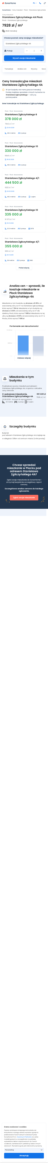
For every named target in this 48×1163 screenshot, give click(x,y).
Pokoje (10, 51)
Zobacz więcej (24, 358)
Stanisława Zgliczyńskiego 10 (21, 146)
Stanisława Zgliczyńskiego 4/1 (22, 178)
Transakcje (9, 69)
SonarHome (6, 10)
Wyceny (34, 69)
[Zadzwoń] (40, 3)
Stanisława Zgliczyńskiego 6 (21, 114)
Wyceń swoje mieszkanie (24, 58)
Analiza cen (22, 69)
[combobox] (24, 43)
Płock (26, 10)
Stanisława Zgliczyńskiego (38, 10)
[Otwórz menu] (45, 3)
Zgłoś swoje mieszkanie (24, 497)
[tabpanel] (24, 189)
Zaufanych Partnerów (24, 1137)
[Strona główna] (9, 3)
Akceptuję (24, 1155)
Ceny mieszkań (17, 10)
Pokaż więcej (24, 268)
